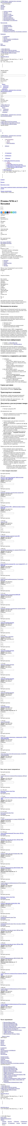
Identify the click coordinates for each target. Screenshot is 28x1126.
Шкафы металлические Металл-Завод (12, 1030)
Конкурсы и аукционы (9, 30)
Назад (8, 140)
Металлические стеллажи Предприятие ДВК (14, 1074)
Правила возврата (7, 29)
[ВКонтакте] (1, 212)
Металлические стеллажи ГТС (10, 1028)
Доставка (5, 12)
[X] (7, 212)
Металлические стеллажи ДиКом (11, 1033)
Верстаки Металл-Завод (9, 1022)
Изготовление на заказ (9, 19)
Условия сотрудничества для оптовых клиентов (15, 31)
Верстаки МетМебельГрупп (10, 1023)
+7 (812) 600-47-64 (5, 49)
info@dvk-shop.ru (5, 56)
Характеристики (7, 263)
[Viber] (9, 212)
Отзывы (5, 261)
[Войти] (1, 128)
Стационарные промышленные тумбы (12, 1082)
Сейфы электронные (8, 1032)
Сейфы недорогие (7, 1077)
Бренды (5, 37)
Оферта (2, 1120)
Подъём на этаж (7, 14)
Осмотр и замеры (7, 11)
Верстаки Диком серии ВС (10, 1026)
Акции (2, 1041)
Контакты (5, 41)
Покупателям (4, 1054)
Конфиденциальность (6, 1118)
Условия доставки (7, 26)
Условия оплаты (7, 25)
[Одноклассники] (3, 212)
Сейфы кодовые (7, 1031)
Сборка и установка (8, 15)
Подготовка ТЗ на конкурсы (10, 20)
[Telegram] (15, 212)
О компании (6, 36)
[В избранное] (2, 207)
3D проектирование (8, 17)
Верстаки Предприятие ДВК (10, 1025)
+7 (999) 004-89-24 (8, 52)
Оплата (5, 264)
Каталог (3, 1040)
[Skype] (13, 212)
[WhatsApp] (11, 212)
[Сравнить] (2, 209)
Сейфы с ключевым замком (10, 1075)
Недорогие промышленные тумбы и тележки (14, 1027)
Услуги (2, 1044)
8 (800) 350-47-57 (10, 51)
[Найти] (2, 82)
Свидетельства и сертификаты (10, 39)
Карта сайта (3, 1117)
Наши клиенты (7, 40)
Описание (5, 260)
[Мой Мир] (5, 212)
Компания (3, 1045)
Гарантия (5, 27)
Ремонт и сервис (7, 16)
